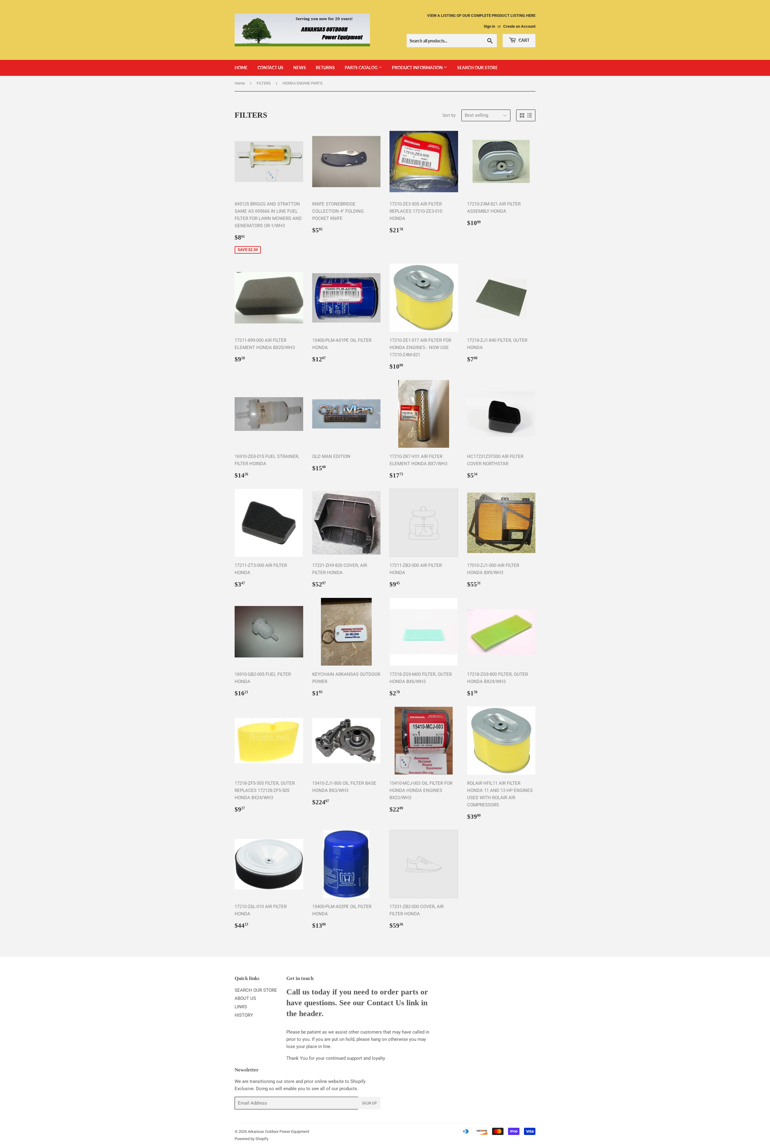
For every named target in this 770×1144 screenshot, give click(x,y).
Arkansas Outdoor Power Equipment (278, 1131)
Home (240, 83)
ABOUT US (245, 998)
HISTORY (244, 1015)
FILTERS (264, 83)
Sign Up (369, 1103)
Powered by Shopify (251, 1138)
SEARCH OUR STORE (477, 67)
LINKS (241, 1007)
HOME (241, 67)
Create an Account (519, 26)
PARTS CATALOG (361, 67)
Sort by (449, 115)
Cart (523, 40)
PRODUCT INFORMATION (418, 67)
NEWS (299, 67)
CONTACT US (270, 67)
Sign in (489, 26)
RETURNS (325, 67)
